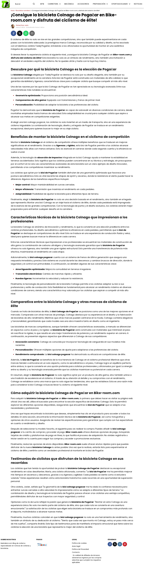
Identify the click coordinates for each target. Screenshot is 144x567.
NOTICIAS (138, 4)
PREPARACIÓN (99, 4)
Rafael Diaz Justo (22, 25)
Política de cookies (79, 543)
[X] (19, 33)
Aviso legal (76, 546)
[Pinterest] (125, 544)
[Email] (32, 33)
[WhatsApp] (26, 33)
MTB (42, 4)
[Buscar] (33, 4)
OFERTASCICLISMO (119, 4)
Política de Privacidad (80, 549)
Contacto (76, 552)
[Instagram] (120, 544)
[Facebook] (13, 33)
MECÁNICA (69, 4)
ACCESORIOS (83, 4)
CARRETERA (53, 4)
